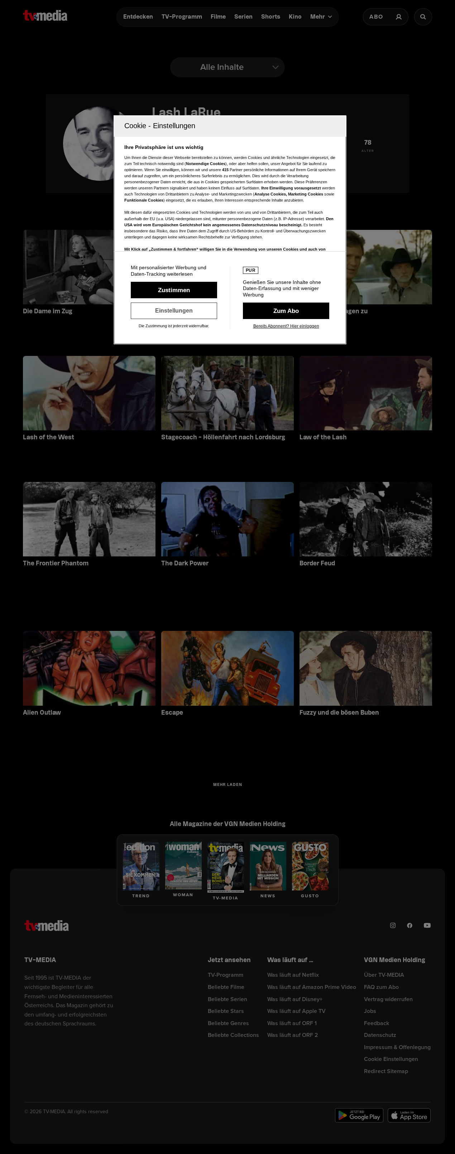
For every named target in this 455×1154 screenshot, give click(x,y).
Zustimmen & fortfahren (174, 290)
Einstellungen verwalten (174, 311)
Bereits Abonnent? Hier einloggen (286, 326)
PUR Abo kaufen (286, 311)
